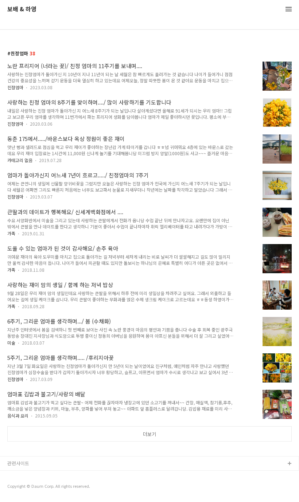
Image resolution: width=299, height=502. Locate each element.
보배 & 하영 (21, 9)
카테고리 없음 (19, 160)
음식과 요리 (17, 415)
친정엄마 (15, 87)
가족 (11, 233)
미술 (11, 343)
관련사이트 (18, 463)
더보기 (149, 434)
